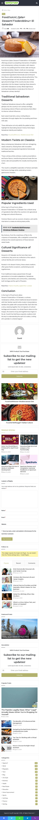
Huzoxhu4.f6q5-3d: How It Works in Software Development (10, 468)
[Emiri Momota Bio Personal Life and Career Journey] (7, 571)
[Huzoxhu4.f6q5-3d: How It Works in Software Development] (10, 460)
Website (3, 524)
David (5, 28)
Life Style (5, 777)
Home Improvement (8, 792)
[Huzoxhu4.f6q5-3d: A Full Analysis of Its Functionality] (29, 440)
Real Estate (6, 786)
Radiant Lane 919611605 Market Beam (17, 637)
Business (5, 780)
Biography (5, 769)
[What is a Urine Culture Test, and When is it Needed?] (7, 604)
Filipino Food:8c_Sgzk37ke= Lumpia (20, 286)
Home (5, 10)
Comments (31, 563)
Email (3, 517)
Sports (4, 795)
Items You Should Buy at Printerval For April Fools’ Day (9, 447)
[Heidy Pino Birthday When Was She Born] (7, 596)
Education (5, 789)
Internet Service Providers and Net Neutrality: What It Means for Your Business (24, 587)
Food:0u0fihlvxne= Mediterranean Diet (21, 135)
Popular (6, 563)
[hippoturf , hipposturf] (12, 3)
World (4, 766)
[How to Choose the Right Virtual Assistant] (6, 748)
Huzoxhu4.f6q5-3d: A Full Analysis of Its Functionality (28, 448)
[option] (20, 629)
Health (4, 783)
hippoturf (5, 763)
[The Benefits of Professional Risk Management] (6, 723)
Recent (18, 563)
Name (3, 510)
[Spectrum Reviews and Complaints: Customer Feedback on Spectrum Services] (29, 460)
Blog (9, 10)
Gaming (5, 804)
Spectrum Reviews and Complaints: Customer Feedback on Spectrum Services (28, 469)
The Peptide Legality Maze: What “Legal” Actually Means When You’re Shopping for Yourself (19, 712)
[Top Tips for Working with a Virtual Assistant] (6, 740)
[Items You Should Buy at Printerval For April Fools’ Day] (10, 439)
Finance (5, 801)
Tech (4, 772)
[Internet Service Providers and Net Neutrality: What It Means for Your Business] (7, 587)
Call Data (5, 798)
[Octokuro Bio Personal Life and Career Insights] (7, 579)
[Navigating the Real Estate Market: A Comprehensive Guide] (6, 731)
